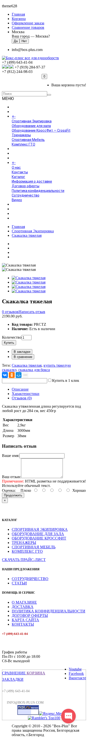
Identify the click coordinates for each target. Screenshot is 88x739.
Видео (17, 200)
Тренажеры (21, 135)
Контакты (20, 172)
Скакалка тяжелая (27, 235)
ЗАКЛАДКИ (12, 679)
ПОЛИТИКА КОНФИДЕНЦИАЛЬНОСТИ (48, 611)
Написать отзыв (32, 312)
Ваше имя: (10, 455)
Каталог (18, 177)
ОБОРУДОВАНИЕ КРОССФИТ (39, 538)
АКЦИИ (17, 218)
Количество (12, 337)
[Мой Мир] (19, 375)
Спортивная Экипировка (32, 121)
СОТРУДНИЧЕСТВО (30, 579)
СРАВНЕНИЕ (14, 673)
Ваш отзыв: (11, 477)
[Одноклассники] (12, 375)
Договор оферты (25, 186)
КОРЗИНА (35, 673)
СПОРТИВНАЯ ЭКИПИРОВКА (40, 529)
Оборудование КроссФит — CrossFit (41, 130)
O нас (16, 167)
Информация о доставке (32, 181)
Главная (18, 227)
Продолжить (13, 495)
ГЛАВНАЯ (19, 107)
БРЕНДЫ (19, 154)
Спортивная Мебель (28, 140)
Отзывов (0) (22, 398)
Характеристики (25, 394)
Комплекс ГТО (23, 144)
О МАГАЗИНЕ (24, 602)
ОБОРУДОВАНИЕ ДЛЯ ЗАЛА (38, 534)
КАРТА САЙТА (25, 620)
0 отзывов (10, 312)
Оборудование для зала (31, 126)
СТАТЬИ (19, 583)
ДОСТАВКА (22, 607)
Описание (20, 389)
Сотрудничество (25, 195)
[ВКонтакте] (5, 375)
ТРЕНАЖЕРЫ (24, 543)
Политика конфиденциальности (38, 191)
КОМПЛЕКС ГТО (27, 551)
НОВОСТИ (20, 209)
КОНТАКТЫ (23, 624)
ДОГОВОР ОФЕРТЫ (30, 615)
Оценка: (9, 490)
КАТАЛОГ (24, 116)
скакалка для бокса (34, 370)
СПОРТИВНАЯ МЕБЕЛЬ (33, 547)
